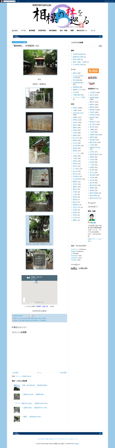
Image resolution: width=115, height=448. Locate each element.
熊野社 (75, 127)
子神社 (75, 158)
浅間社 (75, 140)
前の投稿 (63, 372)
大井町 (92, 159)
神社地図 (76, 80)
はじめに (15, 30)
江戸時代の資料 (78, 64)
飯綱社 (75, 181)
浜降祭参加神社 (78, 83)
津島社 (75, 197)
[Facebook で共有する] (32, 316)
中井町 (44, 318)
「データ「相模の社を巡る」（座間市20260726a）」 (32, 403)
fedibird (73, 251)
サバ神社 (76, 169)
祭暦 (72, 30)
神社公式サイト (82, 30)
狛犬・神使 (63, 30)
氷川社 (75, 217)
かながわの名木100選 (23, 318)
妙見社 (75, 174)
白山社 (75, 143)
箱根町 (92, 157)
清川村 (92, 180)
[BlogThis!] (29, 316)
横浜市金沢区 (94, 198)
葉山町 (92, 183)
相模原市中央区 (95, 147)
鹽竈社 (75, 220)
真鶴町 (92, 188)
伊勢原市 (93, 115)
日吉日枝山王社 (78, 113)
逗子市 (92, 172)
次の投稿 (15, 372)
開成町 (92, 190)
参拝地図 (32, 30)
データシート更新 (79, 97)
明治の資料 (76, 59)
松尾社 (75, 212)
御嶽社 (75, 135)
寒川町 (92, 170)
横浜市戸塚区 (94, 117)
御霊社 (75, 151)
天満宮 (75, 130)
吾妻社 (75, 163)
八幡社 (75, 110)
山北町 (92, 145)
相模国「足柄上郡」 (43, 306)
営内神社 (76, 176)
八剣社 (75, 194)
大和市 (92, 152)
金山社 (75, 171)
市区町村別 (42, 30)
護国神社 (76, 205)
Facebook (74, 255)
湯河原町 (93, 175)
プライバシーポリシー (68, 439)
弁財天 (75, 122)
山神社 (75, 133)
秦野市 (92, 104)
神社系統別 (53, 30)
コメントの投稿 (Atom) (23, 376)
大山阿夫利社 (77, 179)
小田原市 (93, 92)
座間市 (92, 137)
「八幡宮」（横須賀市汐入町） (31, 417)
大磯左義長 (76, 95)
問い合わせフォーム (53, 439)
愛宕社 (75, 189)
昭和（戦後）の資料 (80, 62)
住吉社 (75, 184)
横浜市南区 (93, 195)
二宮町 (92, 165)
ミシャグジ (76, 153)
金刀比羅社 (76, 145)
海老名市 (93, 122)
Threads (74, 260)
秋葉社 (75, 148)
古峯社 (75, 210)
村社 (39, 318)
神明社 (75, 120)
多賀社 (75, 215)
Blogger (76, 443)
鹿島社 (75, 187)
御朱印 (75, 73)
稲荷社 (75, 108)
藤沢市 (92, 102)
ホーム (39, 372)
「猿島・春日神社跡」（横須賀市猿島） (34, 385)
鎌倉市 (92, 107)
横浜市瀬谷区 (94, 154)
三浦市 (92, 132)
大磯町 (92, 129)
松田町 (92, 162)
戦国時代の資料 (78, 57)
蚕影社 (75, 161)
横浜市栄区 (93, 185)
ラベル (23, 30)
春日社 (75, 166)
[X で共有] (31, 316)
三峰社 (75, 192)
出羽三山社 (76, 207)
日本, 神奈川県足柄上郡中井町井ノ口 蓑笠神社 (32, 320)
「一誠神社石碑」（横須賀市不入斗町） (34, 408)
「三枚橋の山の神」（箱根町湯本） (33, 394)
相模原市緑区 (94, 97)
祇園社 (75, 117)
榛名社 (75, 202)
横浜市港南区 (94, 193)
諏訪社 (75, 125)
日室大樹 (93, 223)
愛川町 (92, 127)
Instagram (74, 258)
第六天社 (76, 138)
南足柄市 (93, 140)
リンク (93, 30)
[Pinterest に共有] (34, 316)
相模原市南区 (94, 135)
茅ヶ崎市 (93, 124)
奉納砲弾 (76, 87)
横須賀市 (93, 110)
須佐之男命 (34, 318)
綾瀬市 (92, 167)
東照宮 (75, 199)
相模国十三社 (77, 89)
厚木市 (92, 95)
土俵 (74, 92)
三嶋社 (75, 156)
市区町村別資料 (78, 54)
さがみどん (75, 249)
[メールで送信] (27, 316)
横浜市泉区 (93, 142)
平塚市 (92, 112)
